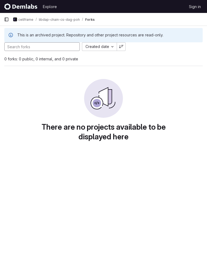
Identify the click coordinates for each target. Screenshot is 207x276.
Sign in (195, 6)
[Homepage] (21, 6)
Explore (50, 6)
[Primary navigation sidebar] (6, 19)
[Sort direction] (121, 46)
